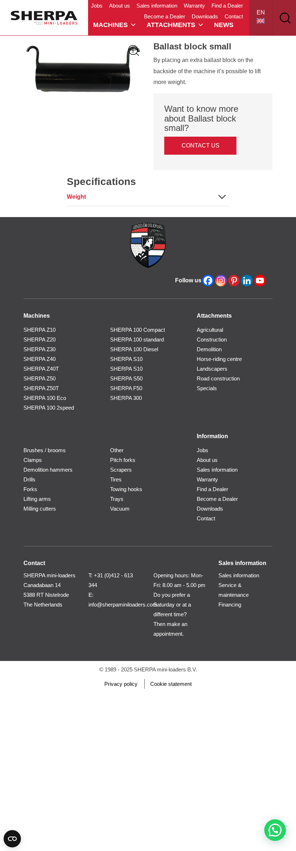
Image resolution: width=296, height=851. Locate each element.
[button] (275, 830)
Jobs (97, 6)
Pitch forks (122, 460)
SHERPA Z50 (39, 378)
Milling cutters (39, 509)
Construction (212, 339)
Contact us (200, 145)
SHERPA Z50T (41, 388)
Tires (116, 479)
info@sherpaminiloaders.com (122, 604)
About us (119, 6)
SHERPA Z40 (39, 359)
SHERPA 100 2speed (48, 408)
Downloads (205, 16)
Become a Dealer (164, 16)
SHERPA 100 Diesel (134, 349)
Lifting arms (37, 499)
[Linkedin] (247, 280)
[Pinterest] (234, 280)
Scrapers (121, 470)
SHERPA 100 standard (137, 339)
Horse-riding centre (219, 359)
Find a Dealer (227, 6)
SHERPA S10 (126, 359)
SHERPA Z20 (39, 339)
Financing (229, 604)
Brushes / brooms (44, 450)
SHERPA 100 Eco (44, 398)
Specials (207, 388)
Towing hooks (126, 489)
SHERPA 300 (126, 398)
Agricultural (210, 330)
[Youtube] (260, 280)
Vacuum (120, 509)
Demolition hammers (48, 470)
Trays (116, 499)
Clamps (32, 460)
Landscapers (212, 369)
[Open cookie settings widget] (12, 838)
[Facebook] (208, 280)
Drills (29, 479)
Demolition (209, 349)
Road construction (218, 378)
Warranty (194, 6)
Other (116, 450)
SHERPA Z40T (41, 369)
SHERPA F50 (126, 388)
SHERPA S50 (126, 378)
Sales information (156, 6)
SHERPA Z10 (39, 330)
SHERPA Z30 (39, 349)
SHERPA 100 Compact (137, 330)
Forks (30, 489)
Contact (234, 16)
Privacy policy (121, 684)
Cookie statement (171, 684)
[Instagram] (221, 280)
